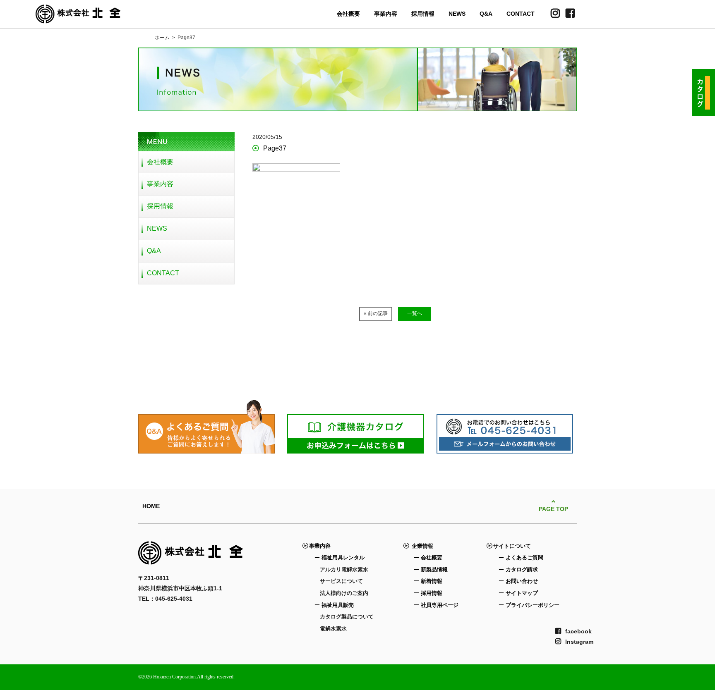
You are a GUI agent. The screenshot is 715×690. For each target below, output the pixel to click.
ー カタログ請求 (518, 569)
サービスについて (341, 581)
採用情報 (422, 13)
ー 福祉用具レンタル (339, 557)
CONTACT (520, 13)
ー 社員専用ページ (436, 605)
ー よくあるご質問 (521, 557)
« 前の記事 (376, 313)
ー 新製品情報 (431, 569)
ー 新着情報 (428, 581)
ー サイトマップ (518, 593)
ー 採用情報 (428, 593)
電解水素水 (333, 629)
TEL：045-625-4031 (165, 598)
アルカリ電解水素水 (344, 569)
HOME (151, 506)
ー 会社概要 (428, 557)
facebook (578, 631)
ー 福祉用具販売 (334, 605)
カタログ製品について (347, 617)
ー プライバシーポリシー (529, 605)
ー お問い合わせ (518, 581)
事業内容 (385, 13)
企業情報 (420, 546)
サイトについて (512, 546)
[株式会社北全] (78, 18)
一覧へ (414, 313)
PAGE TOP (553, 509)
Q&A (486, 13)
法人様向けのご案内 (344, 593)
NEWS (457, 13)
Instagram (579, 641)
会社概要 (348, 13)
